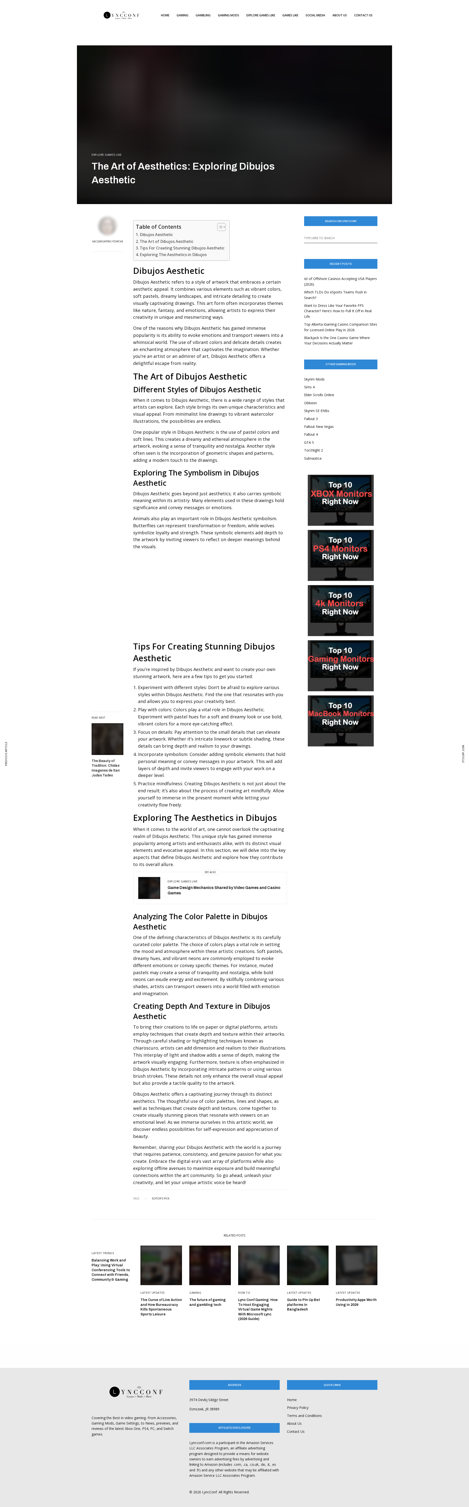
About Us (294, 1423)
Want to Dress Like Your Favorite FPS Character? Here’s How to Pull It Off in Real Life (338, 311)
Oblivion (310, 403)
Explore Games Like (107, 154)
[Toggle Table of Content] (218, 227)
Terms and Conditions (304, 1415)
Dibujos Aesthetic (156, 234)
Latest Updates (152, 1292)
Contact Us (296, 1431)
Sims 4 (309, 387)
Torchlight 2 (313, 450)
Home (292, 1399)
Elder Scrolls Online (319, 394)
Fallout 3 (311, 418)
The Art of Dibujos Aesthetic (166, 241)
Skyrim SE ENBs (316, 410)
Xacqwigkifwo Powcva (107, 241)
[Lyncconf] (122, 15)
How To (244, 1292)
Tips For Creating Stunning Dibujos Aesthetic (182, 248)
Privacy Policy (298, 1407)
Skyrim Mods (314, 379)
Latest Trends (103, 1253)
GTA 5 (309, 442)
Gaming (195, 1292)
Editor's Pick (160, 1198)
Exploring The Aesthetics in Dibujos (173, 254)
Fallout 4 (311, 434)
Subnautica (312, 458)
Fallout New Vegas (319, 426)
